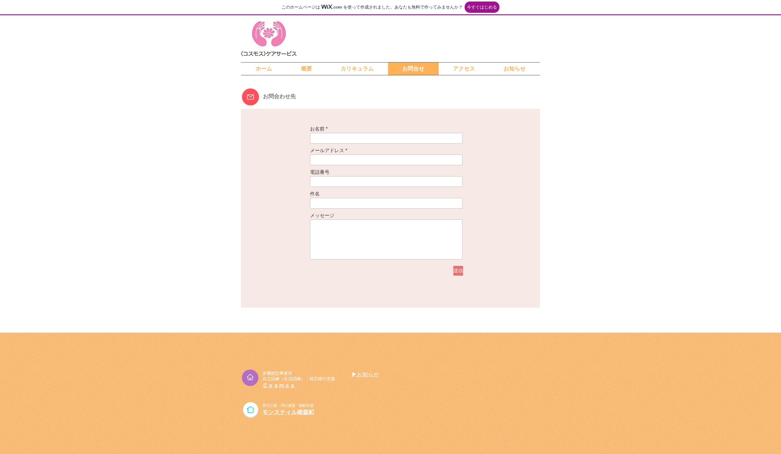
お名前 (317, 129)
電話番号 (319, 172)
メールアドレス (327, 150)
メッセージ (322, 215)
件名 (315, 193)
